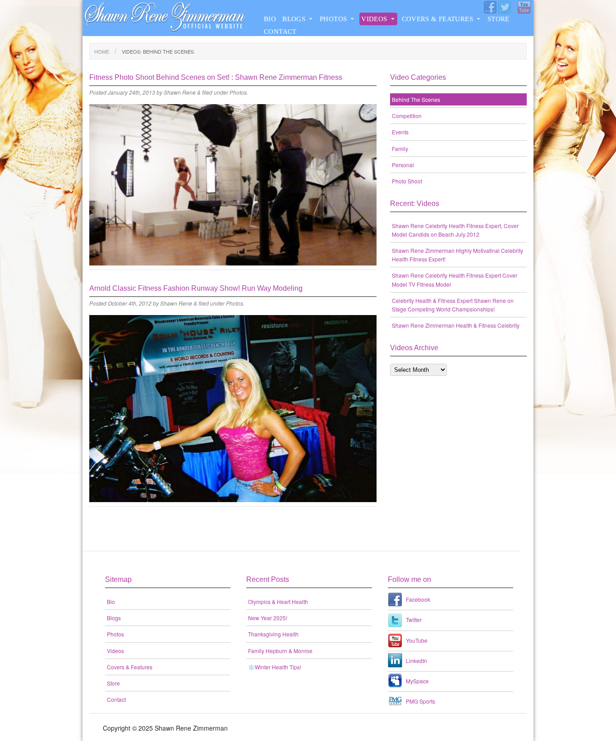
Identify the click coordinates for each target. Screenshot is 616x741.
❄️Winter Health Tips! (274, 667)
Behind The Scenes (416, 99)
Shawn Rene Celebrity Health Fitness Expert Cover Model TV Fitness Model (454, 279)
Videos (374, 19)
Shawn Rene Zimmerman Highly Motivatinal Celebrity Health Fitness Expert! (457, 255)
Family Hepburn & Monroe (280, 650)
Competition (407, 115)
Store (498, 19)
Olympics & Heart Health (278, 601)
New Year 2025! (267, 618)
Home (101, 51)
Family (400, 148)
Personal (403, 165)
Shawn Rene (180, 92)
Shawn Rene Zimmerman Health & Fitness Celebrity (455, 325)
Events (400, 132)
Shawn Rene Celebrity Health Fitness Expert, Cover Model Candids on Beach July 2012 (455, 230)
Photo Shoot (407, 181)
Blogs (293, 19)
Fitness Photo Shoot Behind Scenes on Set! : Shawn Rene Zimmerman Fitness (215, 77)
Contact (280, 31)
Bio (270, 19)
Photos (333, 19)
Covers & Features (437, 19)
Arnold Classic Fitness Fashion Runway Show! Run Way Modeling (196, 288)
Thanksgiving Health (273, 634)
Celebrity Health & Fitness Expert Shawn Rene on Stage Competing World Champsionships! (453, 305)
